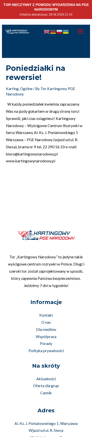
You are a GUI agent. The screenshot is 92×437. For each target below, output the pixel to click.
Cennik (46, 393)
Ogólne (26, 88)
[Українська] (66, 31)
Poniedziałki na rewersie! (35, 73)
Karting (12, 88)
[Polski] (59, 31)
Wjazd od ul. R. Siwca (46, 430)
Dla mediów (46, 329)
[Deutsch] (53, 31)
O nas (46, 322)
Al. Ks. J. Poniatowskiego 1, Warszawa (46, 423)
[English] (47, 31)
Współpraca (46, 336)
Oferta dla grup (46, 385)
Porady (46, 343)
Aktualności (46, 379)
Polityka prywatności (46, 350)
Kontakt (46, 315)
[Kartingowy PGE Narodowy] (17, 31)
